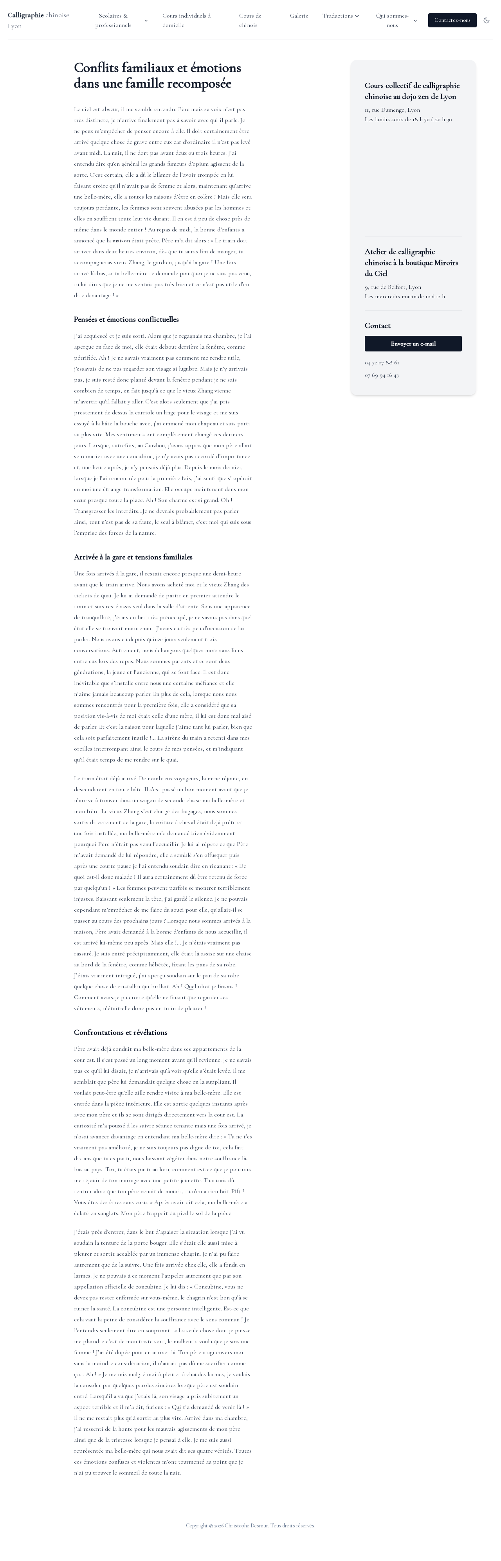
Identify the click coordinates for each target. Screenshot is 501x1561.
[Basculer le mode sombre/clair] (486, 20)
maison (121, 240)
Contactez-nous (452, 20)
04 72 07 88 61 (382, 362)
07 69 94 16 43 (382, 375)
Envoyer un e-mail (413, 344)
